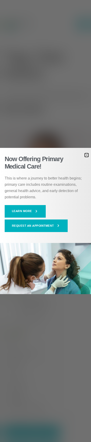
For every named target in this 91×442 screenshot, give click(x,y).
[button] (25, 211)
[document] (45, 221)
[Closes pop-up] (86, 155)
